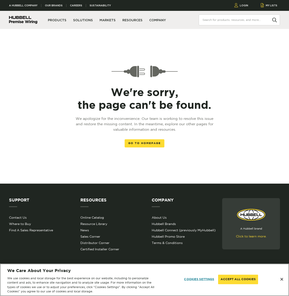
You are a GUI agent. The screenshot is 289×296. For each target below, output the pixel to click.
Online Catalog (92, 217)
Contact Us (18, 217)
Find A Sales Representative (31, 230)
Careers (76, 5)
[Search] (274, 19)
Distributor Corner (95, 243)
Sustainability (100, 5)
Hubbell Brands (164, 224)
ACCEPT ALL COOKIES (238, 279)
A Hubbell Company (23, 5)
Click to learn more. (251, 236)
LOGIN (244, 5)
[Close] (282, 279)
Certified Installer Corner (99, 249)
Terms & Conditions (167, 243)
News (84, 230)
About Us (159, 217)
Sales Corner (90, 236)
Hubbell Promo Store (168, 236)
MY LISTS (271, 5)
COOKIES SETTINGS (199, 279)
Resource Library (93, 224)
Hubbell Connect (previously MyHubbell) (184, 230)
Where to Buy (20, 224)
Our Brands (54, 5)
